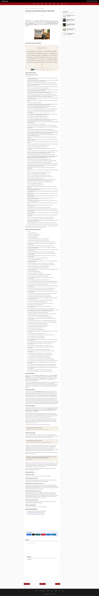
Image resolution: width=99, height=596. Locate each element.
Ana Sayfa (26, 8)
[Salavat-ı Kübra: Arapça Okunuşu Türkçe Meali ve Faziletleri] (64, 29)
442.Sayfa (44, 69)
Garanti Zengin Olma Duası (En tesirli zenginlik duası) (70, 34)
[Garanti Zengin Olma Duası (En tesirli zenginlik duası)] (64, 33)
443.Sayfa (47, 69)
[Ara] (96, 1)
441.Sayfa (40, 69)
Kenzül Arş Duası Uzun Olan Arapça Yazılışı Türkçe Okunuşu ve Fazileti (70, 20)
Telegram (54, 534)
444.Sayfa (51, 69)
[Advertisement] (42, 17)
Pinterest (44, 534)
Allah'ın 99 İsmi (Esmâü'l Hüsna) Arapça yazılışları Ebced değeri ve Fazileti (70, 25)
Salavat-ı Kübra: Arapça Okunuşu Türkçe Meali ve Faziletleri (70, 29)
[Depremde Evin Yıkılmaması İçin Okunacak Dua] (64, 15)
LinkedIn (49, 534)
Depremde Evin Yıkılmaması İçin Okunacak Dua (70, 15)
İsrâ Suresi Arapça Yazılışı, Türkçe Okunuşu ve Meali (35, 512)
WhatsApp (38, 534)
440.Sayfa (36, 69)
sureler (29, 8)
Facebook (29, 534)
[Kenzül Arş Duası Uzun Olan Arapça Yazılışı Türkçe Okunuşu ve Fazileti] (64, 20)
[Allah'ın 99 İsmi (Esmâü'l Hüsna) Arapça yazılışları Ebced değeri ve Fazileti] (64, 24)
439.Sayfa (32, 69)
